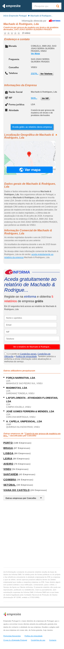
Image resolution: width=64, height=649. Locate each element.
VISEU (7, 469)
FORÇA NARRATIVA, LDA (20, 377)
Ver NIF (45, 98)
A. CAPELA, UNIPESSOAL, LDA (24, 421)
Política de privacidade (26, 356)
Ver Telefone (46, 74)
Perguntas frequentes (12, 636)
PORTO (8, 442)
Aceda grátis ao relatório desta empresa (32, 127)
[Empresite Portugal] (11, 7)
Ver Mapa (35, 53)
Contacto (52, 640)
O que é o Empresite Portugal (15, 640)
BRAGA (8, 448)
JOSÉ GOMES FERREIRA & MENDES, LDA (30, 411)
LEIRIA (7, 458)
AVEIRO (8, 463)
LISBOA (8, 453)
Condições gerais (28, 354)
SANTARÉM (10, 474)
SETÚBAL (9, 484)
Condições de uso (38, 640)
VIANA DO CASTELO (16, 490)
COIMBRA (9, 479)
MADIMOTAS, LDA (16, 387)
